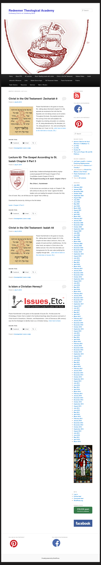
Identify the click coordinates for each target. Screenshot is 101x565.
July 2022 (76, 200)
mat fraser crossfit (79, 161)
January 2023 (78, 189)
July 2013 (76, 408)
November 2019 (78, 250)
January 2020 (78, 245)
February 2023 (78, 187)
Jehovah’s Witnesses (15, 80)
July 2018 (76, 283)
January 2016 (78, 346)
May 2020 (76, 237)
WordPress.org (78, 500)
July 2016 (76, 333)
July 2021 (76, 212)
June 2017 (77, 310)
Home (11, 76)
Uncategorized (18, 148)
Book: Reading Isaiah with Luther (44, 76)
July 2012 (76, 433)
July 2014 (76, 383)
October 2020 (78, 227)
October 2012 (78, 427)
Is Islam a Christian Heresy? (25, 286)
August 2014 (77, 381)
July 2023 (76, 185)
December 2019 (78, 248)
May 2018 (76, 287)
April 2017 (77, 314)
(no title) (76, 146)
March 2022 (77, 208)
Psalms (77, 80)
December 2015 (78, 348)
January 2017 (78, 320)
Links (26, 80)
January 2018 (78, 296)
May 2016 (76, 337)
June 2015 (77, 360)
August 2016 (77, 331)
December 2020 (78, 223)
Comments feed (78, 498)
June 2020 (77, 235)
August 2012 (77, 431)
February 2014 (78, 393)
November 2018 (78, 275)
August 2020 (77, 231)
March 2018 (77, 291)
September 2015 (79, 354)
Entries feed (77, 496)
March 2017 (77, 316)
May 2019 (76, 262)
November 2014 (78, 375)
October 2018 (78, 277)
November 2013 (78, 400)
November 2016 (78, 325)
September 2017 (79, 304)
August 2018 (77, 281)
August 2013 (77, 406)
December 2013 (78, 398)
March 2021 (77, 216)
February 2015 (78, 368)
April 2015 (77, 364)
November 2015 (78, 350)
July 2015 (76, 358)
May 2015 (76, 362)
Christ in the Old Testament (64, 76)
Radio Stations (13, 85)
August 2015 (77, 356)
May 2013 (76, 412)
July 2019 (76, 258)
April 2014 (77, 389)
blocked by (84, 511)
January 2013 (78, 420)
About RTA (19, 76)
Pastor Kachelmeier (66, 80)
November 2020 (78, 225)
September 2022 (79, 195)
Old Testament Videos (51, 80)
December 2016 (78, 323)
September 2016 (79, 329)
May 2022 (76, 204)
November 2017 (78, 300)
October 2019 (78, 252)
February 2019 (78, 268)
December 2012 (78, 423)
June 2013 (77, 410)
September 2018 (79, 279)
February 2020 (78, 243)
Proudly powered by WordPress (50, 558)
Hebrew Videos (80, 76)
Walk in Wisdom (42, 85)
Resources (24, 85)
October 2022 (78, 193)
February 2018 (78, 293)
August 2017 (77, 306)
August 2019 (77, 256)
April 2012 (77, 439)
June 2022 (77, 202)
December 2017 (78, 298)
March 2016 (77, 341)
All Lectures (28, 76)
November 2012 (78, 425)
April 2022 (77, 206)
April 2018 (77, 289)
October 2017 (78, 302)
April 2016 (77, 339)
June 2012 (77, 435)
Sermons (32, 85)
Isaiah (89, 76)
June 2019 (77, 260)
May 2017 (76, 312)
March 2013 (77, 416)
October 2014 (78, 377)
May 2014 (76, 387)
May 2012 (76, 437)
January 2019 (78, 270)
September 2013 (79, 404)
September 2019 (79, 254)
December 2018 (78, 273)
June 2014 (77, 385)
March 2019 (77, 266)
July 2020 (76, 233)
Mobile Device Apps (36, 80)
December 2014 (78, 373)
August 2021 (77, 210)
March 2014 (77, 391)
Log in (76, 494)
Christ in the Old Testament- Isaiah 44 (31, 227)
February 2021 (78, 218)
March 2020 (77, 241)
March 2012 (77, 441)
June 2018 (77, 285)
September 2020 (79, 229)
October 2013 (78, 402)
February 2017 (78, 318)
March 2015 (77, 366)
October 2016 (78, 327)
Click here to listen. (55, 321)
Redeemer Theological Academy (31, 10)
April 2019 (77, 264)
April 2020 (77, 239)
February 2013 (78, 418)
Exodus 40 (77, 150)
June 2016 (77, 335)
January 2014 (78, 396)
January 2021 (78, 220)
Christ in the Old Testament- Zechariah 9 (33, 98)
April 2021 (77, 214)
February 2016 (78, 343)
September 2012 (79, 429)
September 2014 (79, 379)
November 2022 (78, 191)
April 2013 (77, 414)
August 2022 (77, 198)
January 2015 (78, 370)
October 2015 (78, 352)
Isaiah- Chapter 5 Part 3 (16, 205)
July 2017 (76, 308)
